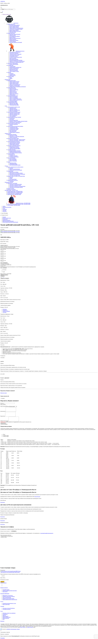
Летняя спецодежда (11, 33)
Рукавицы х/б (12, 154)
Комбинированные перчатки (15, 151)
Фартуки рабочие (13, 58)
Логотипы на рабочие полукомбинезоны (17, 186)
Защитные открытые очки (15, 113)
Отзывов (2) (5, 310)
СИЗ (6, 105)
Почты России (37, 496)
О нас (4, 208)
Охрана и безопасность (14, 68)
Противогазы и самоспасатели (15, 122)
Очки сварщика (13, 116)
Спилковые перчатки (11, 149)
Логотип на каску (10, 188)
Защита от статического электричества (17, 61)
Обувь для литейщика (14, 97)
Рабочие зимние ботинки (14, 81)
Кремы (8, 161)
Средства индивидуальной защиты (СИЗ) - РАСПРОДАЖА (18, 204)
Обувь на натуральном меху (15, 84)
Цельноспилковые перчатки (15, 150)
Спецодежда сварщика (14, 53)
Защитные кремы (13, 162)
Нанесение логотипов (7, 207)
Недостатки (2, 416)
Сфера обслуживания (14, 70)
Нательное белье (13, 32)
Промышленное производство (15, 67)
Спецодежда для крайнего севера (16, 29)
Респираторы (12, 118)
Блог (4, 619)
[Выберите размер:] (4, 245)
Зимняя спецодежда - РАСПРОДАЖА (23, 203)
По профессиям (10, 65)
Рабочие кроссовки (13, 91)
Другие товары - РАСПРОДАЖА (13, 205)
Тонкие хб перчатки (13, 137)
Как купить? (5, 591)
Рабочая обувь (7, 79)
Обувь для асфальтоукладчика (15, 98)
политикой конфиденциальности (46, 533)
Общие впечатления (4, 420)
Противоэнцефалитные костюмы (16, 60)
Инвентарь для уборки (14, 172)
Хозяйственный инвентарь (12, 180)
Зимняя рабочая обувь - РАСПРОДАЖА (15, 192)
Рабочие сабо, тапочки (14, 93)
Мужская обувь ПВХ (14, 102)
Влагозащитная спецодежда (15, 52)
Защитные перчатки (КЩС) (15, 148)
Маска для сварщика (13, 111)
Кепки (11, 77)
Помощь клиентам (4, 587)
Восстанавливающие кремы (15, 164)
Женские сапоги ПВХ (14, 103)
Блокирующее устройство (15, 132)
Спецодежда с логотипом (12, 183)
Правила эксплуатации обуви (8, 598)
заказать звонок (3, 582)
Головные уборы (10, 76)
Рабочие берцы (12, 94)
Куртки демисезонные (14, 64)
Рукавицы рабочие (11, 153)
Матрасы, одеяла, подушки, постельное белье (16, 176)
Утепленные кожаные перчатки (16, 152)
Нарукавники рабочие (14, 59)
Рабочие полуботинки (14, 89)
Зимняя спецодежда (11, 24)
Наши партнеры (6, 618)
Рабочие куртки (13, 35)
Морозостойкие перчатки (14, 143)
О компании (5, 614)
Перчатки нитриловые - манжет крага (17, 140)
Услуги (1, 601)
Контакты (5, 211)
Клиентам (5, 209)
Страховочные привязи (14, 128)
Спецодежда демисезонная (12, 63)
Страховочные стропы (14, 129)
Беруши (11, 125)
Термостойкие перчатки (14, 144)
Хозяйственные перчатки (14, 147)
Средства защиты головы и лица (13, 106)
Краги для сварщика (11, 157)
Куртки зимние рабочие (14, 26)
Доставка (4, 210)
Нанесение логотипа (9, 182)
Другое (6, 165)
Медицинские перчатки (14, 146)
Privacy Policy (22, 627)
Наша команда (5, 616)
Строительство (12, 66)
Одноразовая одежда (14, 56)
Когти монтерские (13, 130)
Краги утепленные (13, 160)
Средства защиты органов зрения (13, 112)
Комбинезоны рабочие (14, 40)
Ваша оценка (3, 404)
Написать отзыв (3, 392)
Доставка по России (6, 609)
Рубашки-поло (12, 74)
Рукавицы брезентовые (14, 156)
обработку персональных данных (13, 629)
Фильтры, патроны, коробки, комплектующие (18, 121)
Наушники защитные (14, 124)
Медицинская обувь (13, 100)
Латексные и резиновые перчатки (13, 145)
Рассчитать (2, 502)
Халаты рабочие (13, 41)
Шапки (11, 78)
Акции (4, 206)
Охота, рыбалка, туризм (14, 71)
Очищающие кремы (13, 163)
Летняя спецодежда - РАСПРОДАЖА (14, 193)
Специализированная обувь (12, 95)
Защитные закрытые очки (15, 114)
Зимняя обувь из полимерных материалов (18, 86)
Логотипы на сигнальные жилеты (16, 187)
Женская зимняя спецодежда (15, 31)
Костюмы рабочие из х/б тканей (16, 42)
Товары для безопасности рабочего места (15, 166)
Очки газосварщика (13, 115)
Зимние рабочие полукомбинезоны (16, 28)
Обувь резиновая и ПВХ (12, 101)
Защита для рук (8, 133)
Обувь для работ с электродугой (16, 99)
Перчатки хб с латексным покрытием (17, 136)
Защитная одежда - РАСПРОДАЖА (14, 194)
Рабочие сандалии (13, 92)
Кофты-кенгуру (13, 75)
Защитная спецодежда (20, 51)
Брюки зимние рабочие (14, 30)
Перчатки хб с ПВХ (13, 135)
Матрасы (11, 177)
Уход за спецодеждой (7, 597)
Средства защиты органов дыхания (14, 117)
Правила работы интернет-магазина (10, 590)
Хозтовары (12, 181)
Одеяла (11, 178)
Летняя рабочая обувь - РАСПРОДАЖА (15, 191)
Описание (5, 309)
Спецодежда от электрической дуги (16, 62)
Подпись (2, 403)
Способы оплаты (6, 589)
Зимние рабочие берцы (14, 83)
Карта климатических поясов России (10, 599)
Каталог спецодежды (7, 14)
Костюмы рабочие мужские (15, 34)
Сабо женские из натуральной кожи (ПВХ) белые (10, 572)
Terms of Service (30, 627)
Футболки (11, 73)
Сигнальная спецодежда (14, 55)
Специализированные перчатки (13, 141)
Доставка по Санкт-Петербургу (9, 608)
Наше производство (6, 617)
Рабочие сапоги (13, 90)
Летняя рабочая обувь (11, 87)
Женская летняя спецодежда (15, 38)
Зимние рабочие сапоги (14, 82)
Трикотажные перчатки (11, 134)
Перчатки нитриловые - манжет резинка (17, 139)
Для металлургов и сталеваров (15, 54)
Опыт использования (4, 406)
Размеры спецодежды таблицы (9, 596)
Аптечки (11, 167)
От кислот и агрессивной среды (16, 57)
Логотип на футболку (11, 189)
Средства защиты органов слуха (13, 123)
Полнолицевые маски (14, 120)
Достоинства (2, 411)
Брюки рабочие (12, 37)
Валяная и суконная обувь (15, 85)
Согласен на (11, 629)
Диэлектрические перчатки (15, 142)
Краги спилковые (13, 158)
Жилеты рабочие (13, 39)
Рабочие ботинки (13, 88)
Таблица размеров (6, 311)
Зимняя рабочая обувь (11, 80)
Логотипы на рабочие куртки (15, 185)
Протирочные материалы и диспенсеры (17, 174)
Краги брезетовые (13, 159)
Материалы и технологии (8, 595)
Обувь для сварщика (13, 96)
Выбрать (2, 581)
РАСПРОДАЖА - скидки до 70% (11, 190)
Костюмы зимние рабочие (15, 25)
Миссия (4, 615)
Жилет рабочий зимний (14, 27)
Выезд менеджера (6, 604)
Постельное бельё (13, 179)
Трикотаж (9, 72)
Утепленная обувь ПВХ (14, 104)
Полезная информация (4, 593)
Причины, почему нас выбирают (9, 613)
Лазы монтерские (13, 131)
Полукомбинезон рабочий (15, 36)
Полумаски (12, 119)
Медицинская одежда (14, 69)
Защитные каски (13, 107)
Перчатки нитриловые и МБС (13, 138)
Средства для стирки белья (15, 175)
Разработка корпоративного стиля (9, 603)
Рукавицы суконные (13, 155)
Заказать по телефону (5, 278)
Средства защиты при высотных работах (15, 126)
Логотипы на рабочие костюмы (16, 184)
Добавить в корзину (4, 274)
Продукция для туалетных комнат (16, 173)
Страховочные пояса (14, 127)
